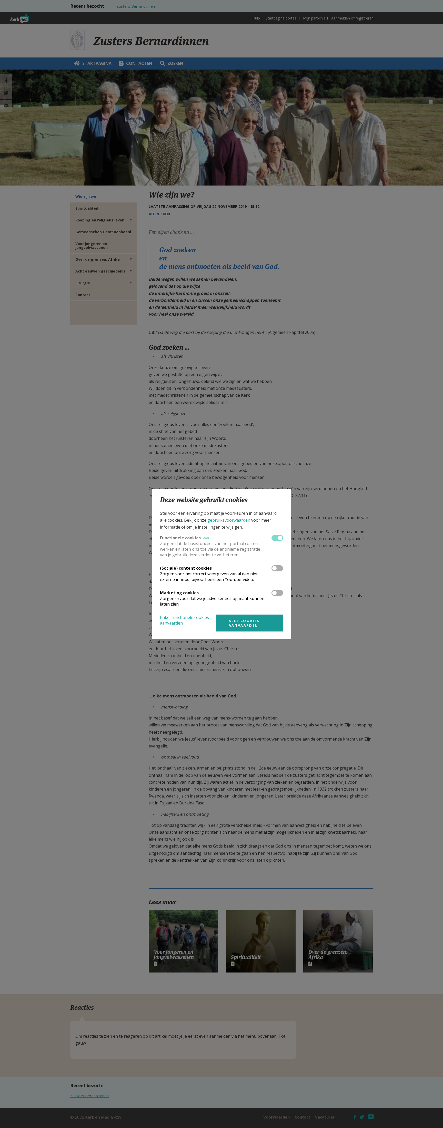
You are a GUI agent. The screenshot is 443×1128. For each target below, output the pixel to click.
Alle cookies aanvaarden (244, 623)
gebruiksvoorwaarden (228, 520)
